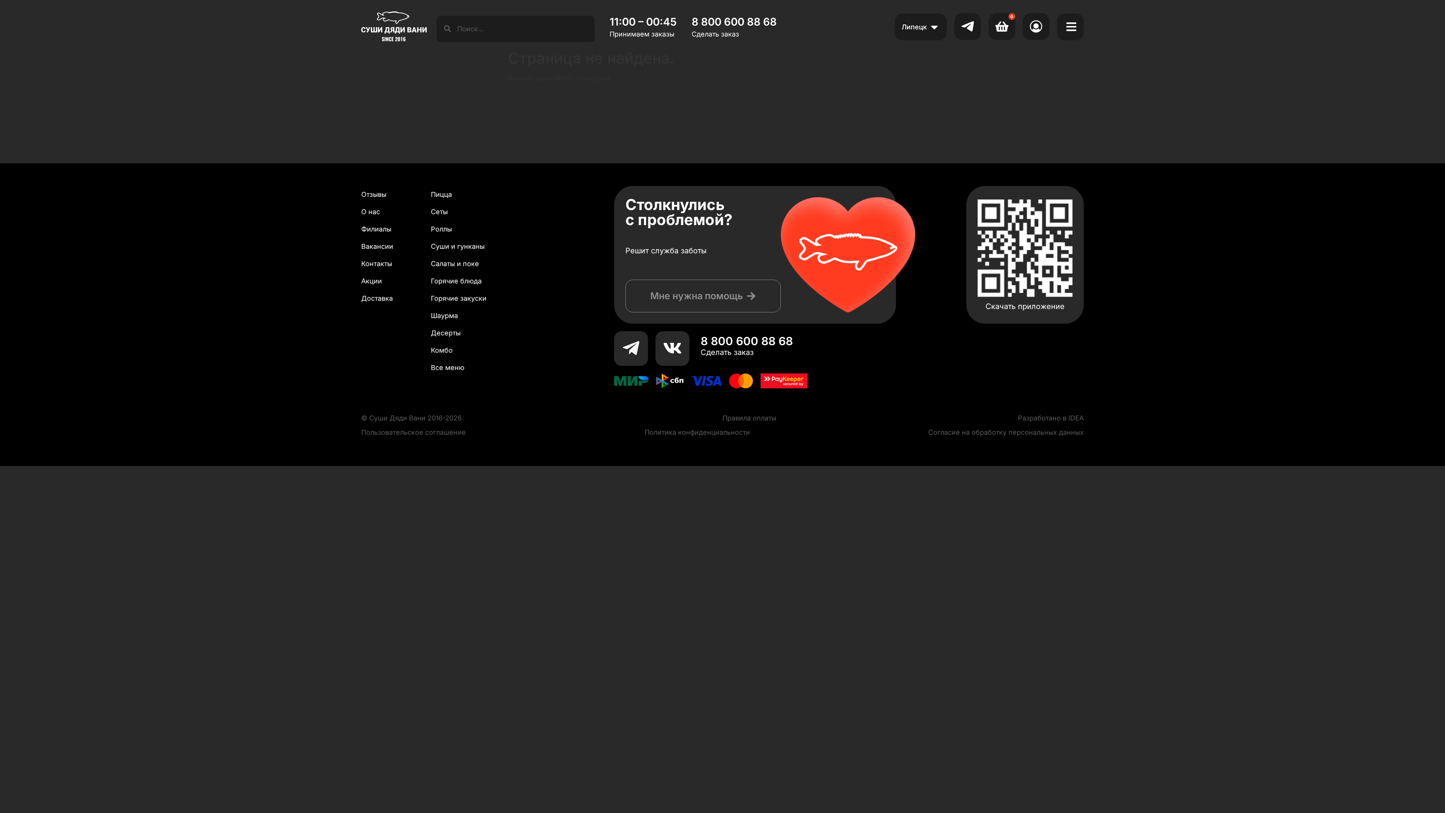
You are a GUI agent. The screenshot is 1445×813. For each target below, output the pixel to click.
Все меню (447, 367)
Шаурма (444, 316)
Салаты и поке (455, 264)
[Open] (1071, 26)
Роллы (441, 229)
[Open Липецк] (934, 27)
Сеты (439, 212)
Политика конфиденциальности (697, 432)
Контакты (376, 264)
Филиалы (376, 229)
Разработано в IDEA (1051, 418)
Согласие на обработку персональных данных (1006, 432)
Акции (371, 281)
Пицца (441, 194)
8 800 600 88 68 (747, 341)
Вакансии (377, 246)
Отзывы (373, 194)
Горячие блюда (456, 281)
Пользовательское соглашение (413, 432)
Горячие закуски (459, 298)
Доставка (377, 298)
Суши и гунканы (458, 246)
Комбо (442, 350)
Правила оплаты (749, 418)
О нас (370, 212)
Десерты (446, 333)
